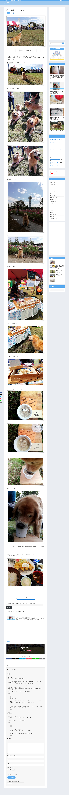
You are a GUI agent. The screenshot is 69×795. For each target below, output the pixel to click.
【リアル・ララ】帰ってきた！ (55, 159)
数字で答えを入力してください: (12, 767)
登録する (9, 607)
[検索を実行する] (63, 43)
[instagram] (60, 0)
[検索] (64, 0)
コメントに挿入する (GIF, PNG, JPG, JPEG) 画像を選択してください (18, 779)
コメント (9, 741)
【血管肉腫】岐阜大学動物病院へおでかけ (56, 139)
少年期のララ (54, 203)
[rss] (61, 0)
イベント (53, 184)
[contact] (62, 0)
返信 (8, 693)
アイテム (53, 182)
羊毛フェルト (53, 216)
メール (8, 759)
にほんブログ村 (25, 600)
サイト (8, 763)
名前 (8, 755)
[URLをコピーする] (42, 658)
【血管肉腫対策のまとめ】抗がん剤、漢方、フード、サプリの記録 (28, 617)
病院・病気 (53, 214)
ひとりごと (53, 199)
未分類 (52, 210)
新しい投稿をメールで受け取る (13, 774)
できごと (53, 195)
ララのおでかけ (52, 147)
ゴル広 (52, 193)
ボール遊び (53, 201)
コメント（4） (12, 13)
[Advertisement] (25, 630)
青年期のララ (54, 218)
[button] (9, 658)
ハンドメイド (54, 197)
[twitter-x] (59, 0)
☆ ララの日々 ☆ (9, 3)
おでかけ (8, 641)
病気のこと (53, 212)
